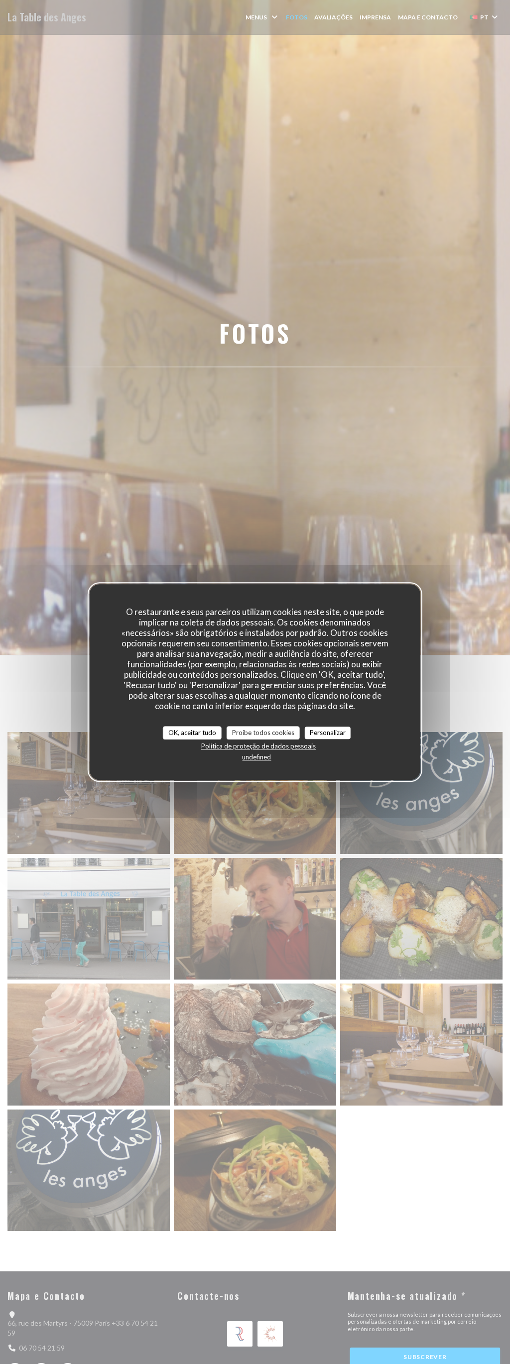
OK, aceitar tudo (192, 733)
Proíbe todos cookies (263, 733)
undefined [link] (256, 757)
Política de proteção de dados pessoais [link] (258, 746)
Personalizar (328, 733)
